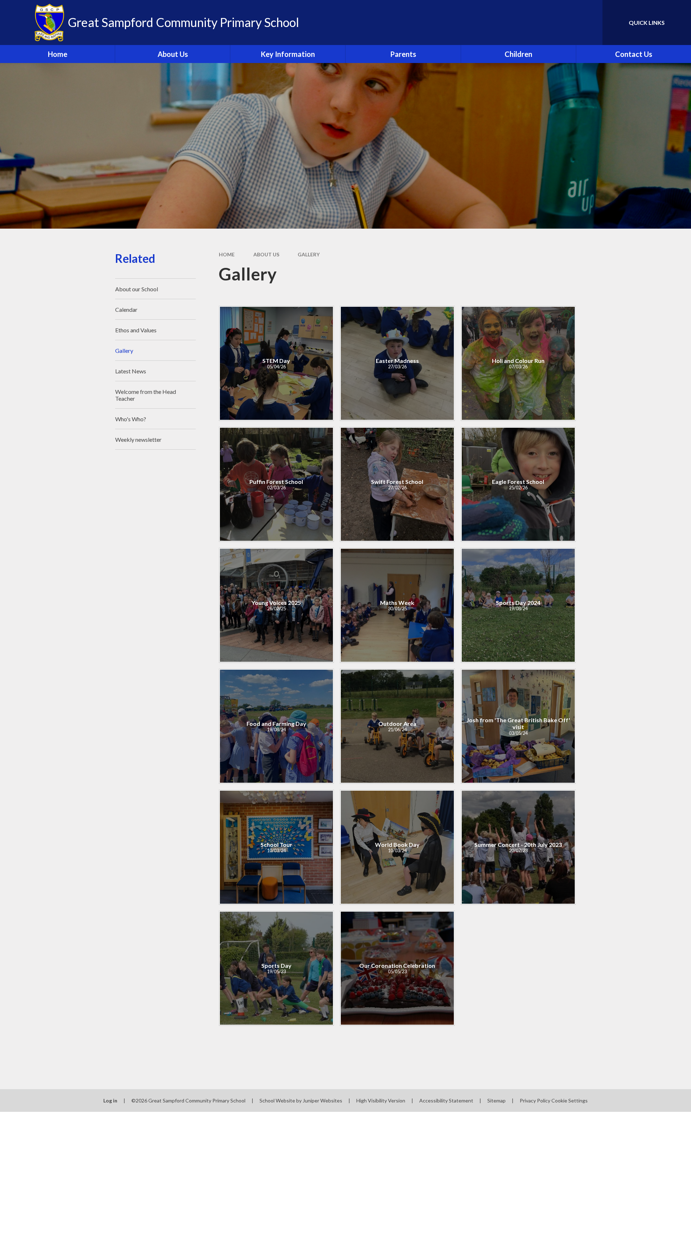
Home (227, 254)
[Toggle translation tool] (564, 22)
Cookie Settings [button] (569, 1100)
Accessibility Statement (446, 1100)
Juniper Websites (322, 1100)
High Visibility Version (380, 1100)
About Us (266, 254)
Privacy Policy (535, 1100)
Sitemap (496, 1100)
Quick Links (647, 22)
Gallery (309, 254)
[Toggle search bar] (589, 22)
